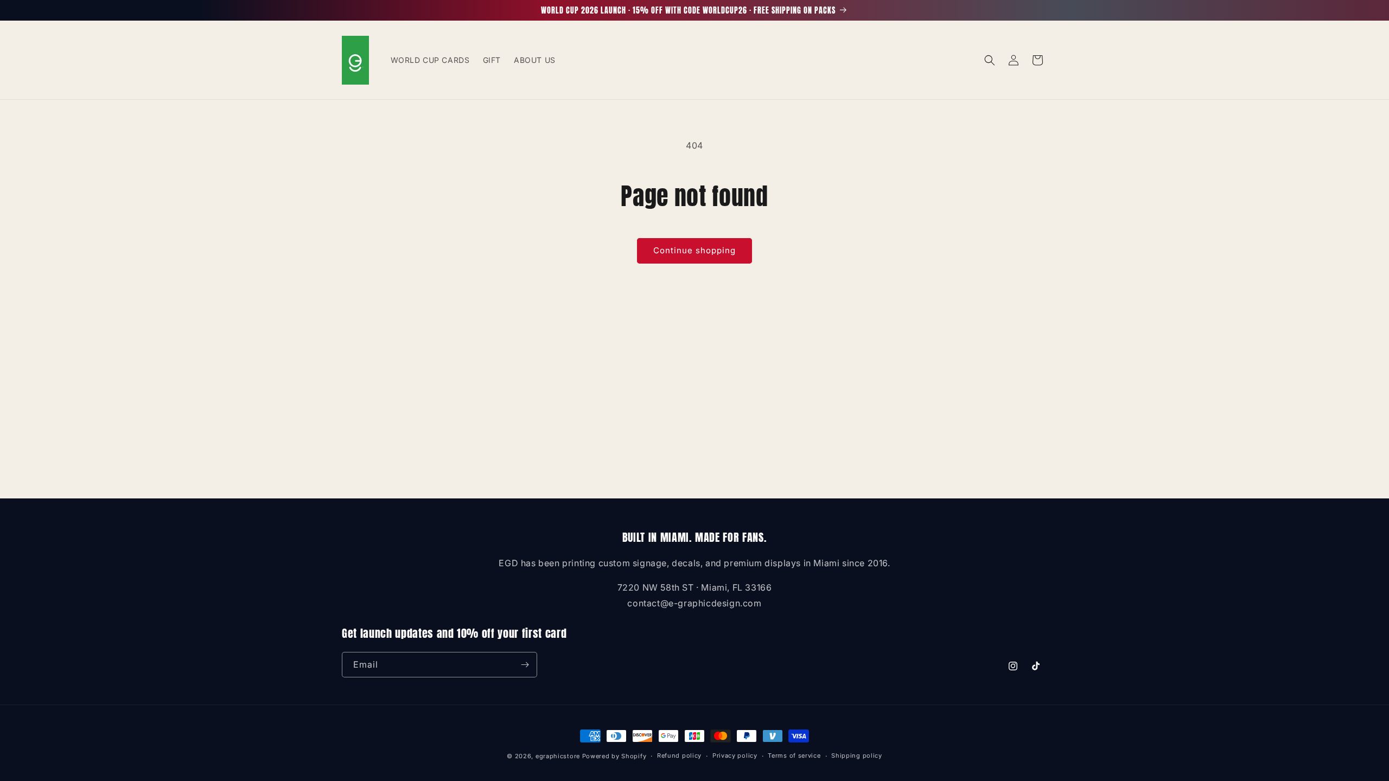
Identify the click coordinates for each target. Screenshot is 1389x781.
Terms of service (794, 755)
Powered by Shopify (614, 756)
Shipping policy (856, 755)
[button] (990, 60)
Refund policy (679, 755)
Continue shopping (694, 250)
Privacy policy (734, 755)
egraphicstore (558, 756)
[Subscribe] (525, 664)
